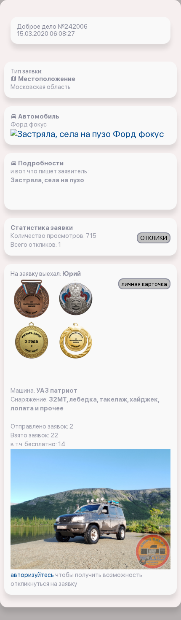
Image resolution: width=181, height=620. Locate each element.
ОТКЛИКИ (153, 238)
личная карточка (144, 283)
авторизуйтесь (33, 575)
